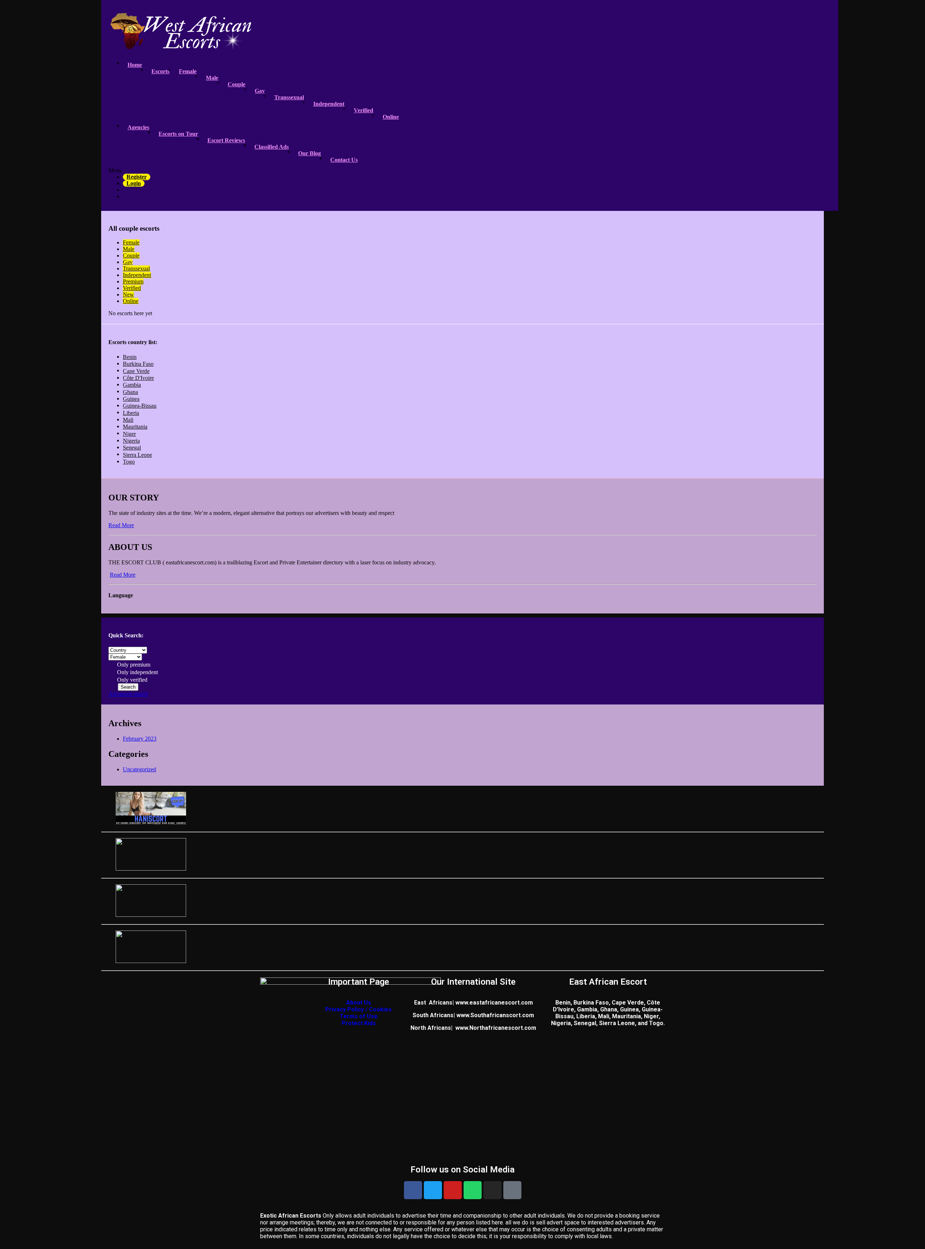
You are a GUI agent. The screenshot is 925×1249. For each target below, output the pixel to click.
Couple (236, 84)
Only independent (137, 672)
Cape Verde (136, 371)
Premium (133, 281)
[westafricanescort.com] (180, 45)
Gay (260, 91)
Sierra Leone (137, 455)
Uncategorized (139, 769)
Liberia (131, 413)
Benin (130, 357)
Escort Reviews (226, 140)
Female (188, 71)
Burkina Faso (138, 364)
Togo (129, 462)
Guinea (131, 399)
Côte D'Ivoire (138, 378)
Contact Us (344, 160)
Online (391, 117)
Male (212, 78)
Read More (121, 525)
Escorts (160, 71)
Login (133, 183)
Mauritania (135, 427)
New (128, 294)
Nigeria (131, 441)
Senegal (132, 447)
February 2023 (139, 739)
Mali (128, 420)
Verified (363, 110)
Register (136, 177)
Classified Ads (271, 147)
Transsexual (289, 97)
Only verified (131, 680)
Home (135, 65)
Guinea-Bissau (139, 406)
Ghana (130, 392)
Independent (328, 104)
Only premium (133, 665)
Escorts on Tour (178, 134)
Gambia (132, 385)
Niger (129, 434)
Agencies (138, 127)
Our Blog (309, 153)
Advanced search (128, 694)
